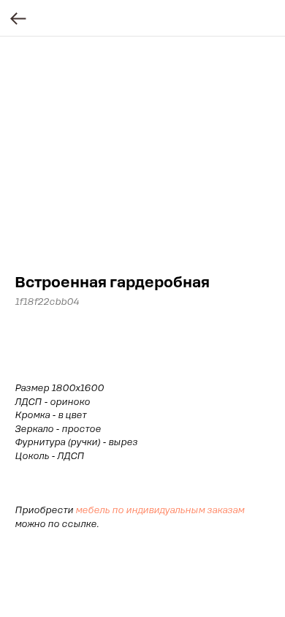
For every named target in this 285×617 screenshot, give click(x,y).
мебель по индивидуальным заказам (159, 510)
